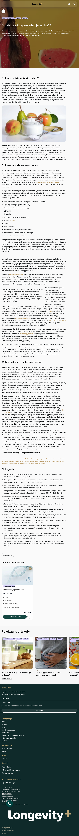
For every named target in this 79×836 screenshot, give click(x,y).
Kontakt (4, 741)
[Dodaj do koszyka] (29, 617)
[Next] (75, 656)
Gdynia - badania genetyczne (35, 463)
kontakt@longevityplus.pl (12, 770)
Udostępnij (6, 555)
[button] (9, 803)
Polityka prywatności (9, 738)
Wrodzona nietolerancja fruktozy (47, 182)
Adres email (5, 699)
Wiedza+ (5, 751)
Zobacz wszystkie (7, 678)
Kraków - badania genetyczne (35, 459)
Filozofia (4, 724)
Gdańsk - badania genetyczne (55, 461)
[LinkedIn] (3, 783)
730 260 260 (9, 773)
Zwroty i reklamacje (8, 730)
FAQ (3, 727)
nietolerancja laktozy (22, 318)
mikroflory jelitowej (27, 333)
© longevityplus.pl (7, 828)
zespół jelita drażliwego (57, 320)
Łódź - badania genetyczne (55, 459)
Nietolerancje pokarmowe (13, 589)
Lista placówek (7, 748)
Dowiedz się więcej (15, 617)
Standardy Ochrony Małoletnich (13, 735)
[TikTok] (14, 783)
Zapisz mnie (39, 711)
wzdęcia (49, 311)
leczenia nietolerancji (16, 274)
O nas (3, 722)
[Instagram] (10, 783)
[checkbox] (2, 706)
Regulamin (5, 732)
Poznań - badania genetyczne (34, 461)
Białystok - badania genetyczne (13, 463)
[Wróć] (3, 11)
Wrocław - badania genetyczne (12, 461)
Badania (4, 758)
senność (12, 220)
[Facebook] (6, 783)
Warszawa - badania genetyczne (13, 459)
